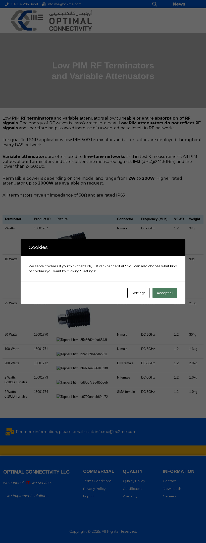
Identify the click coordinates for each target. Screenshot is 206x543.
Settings (138, 293)
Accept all (165, 293)
